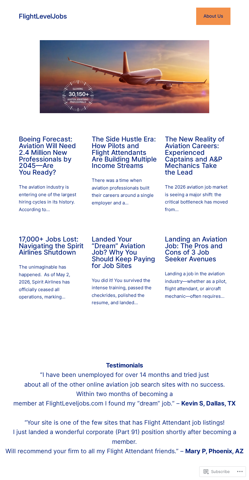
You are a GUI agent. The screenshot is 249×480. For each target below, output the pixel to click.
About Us (213, 16)
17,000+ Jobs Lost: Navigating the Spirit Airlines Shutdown (51, 246)
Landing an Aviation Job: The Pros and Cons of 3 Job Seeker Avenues (196, 249)
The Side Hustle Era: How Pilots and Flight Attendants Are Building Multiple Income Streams (124, 152)
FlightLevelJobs (43, 16)
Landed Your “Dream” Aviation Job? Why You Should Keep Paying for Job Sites (123, 252)
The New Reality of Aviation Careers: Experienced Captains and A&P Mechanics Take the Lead (194, 156)
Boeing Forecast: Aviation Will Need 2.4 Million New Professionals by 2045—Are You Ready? (47, 156)
